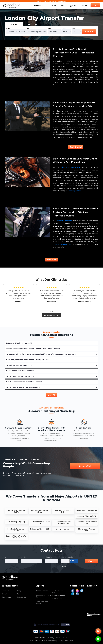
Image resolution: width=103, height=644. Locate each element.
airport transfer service (70, 167)
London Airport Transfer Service (16, 537)
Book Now (51, 260)
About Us (5, 591)
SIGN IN (95, 5)
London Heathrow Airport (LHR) (63, 522)
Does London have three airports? (20, 371)
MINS (73, 28)
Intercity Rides (57, 598)
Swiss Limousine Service (42, 602)
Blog (19, 591)
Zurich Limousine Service (58, 591)
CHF (74, 6)
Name (7, 557)
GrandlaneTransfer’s (64, 221)
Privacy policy (63, 640)
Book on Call (85, 466)
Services (24, 557)
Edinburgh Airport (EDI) (39, 529)
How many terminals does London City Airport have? (27, 360)
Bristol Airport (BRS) (16, 522)
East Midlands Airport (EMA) (40, 511)
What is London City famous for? (19, 365)
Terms (71, 640)
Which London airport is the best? (20, 376)
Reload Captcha (63, 565)
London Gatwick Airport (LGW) (87, 522)
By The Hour (33, 24)
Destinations (6, 597)
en (85, 6)
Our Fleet (52, 5)
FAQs (63, 5)
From (8, 28)
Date (49, 28)
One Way (14, 24)
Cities (19, 594)
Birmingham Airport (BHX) (63, 511)
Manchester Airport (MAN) (86, 529)
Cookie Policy (52, 640)
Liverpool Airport (63, 529)
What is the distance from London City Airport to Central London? (33, 348)
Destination (38, 5)
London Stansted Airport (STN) (39, 522)
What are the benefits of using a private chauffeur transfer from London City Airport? (41, 354)
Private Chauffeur (58, 595)
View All (51, 395)
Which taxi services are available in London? (24, 382)
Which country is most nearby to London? (23, 387)
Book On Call (76, 147)
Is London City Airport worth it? (19, 343)
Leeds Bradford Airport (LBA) (16, 511)
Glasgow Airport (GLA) (86, 516)
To (28, 28)
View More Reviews (51, 315)
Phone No (49, 557)
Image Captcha (67, 557)
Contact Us (21, 597)
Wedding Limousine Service (43, 596)
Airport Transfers (42, 591)
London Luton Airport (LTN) (16, 529)
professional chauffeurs (62, 244)
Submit (91, 561)
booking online (75, 191)
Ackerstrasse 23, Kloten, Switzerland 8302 (51, 638)
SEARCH (89, 32)
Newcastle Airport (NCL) (86, 510)
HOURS (63, 28)
